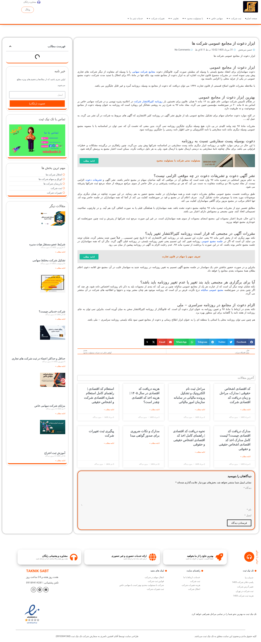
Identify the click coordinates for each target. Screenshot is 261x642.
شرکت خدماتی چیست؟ (52, 311)
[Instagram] (33, 589)
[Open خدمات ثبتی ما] (128, 18)
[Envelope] (46, 589)
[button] (244, 342)
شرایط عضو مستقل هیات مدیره (47, 244)
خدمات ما (249, 577)
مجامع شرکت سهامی (143, 71)
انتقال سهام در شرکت (154, 577)
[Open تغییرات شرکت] (149, 18)
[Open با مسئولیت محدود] (185, 18)
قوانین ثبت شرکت (156, 581)
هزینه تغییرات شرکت (191, 585)
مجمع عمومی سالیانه (212, 290)
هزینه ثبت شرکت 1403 (243, 595)
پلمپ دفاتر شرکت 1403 (242, 582)
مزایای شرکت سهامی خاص (49, 405)
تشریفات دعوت (94, 180)
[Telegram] (39, 589)
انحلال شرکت (194, 589)
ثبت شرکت (195, 581)
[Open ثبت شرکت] (229, 18)
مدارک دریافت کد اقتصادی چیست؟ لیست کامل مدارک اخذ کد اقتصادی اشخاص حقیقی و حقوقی (234, 440)
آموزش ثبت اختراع (54, 452)
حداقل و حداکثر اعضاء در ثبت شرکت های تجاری (38, 358)
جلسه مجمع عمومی (212, 241)
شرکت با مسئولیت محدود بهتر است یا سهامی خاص (141, 585)
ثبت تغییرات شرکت (155, 589)
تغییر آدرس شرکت (245, 586)
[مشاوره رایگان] (38, 2)
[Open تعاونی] (171, 18)
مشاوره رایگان (29, 2)
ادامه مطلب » (245, 409)
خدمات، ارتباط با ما (191, 577)
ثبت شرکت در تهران (244, 591)
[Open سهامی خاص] (209, 18)
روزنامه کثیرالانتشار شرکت (148, 101)
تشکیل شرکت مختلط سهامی (48, 260)
